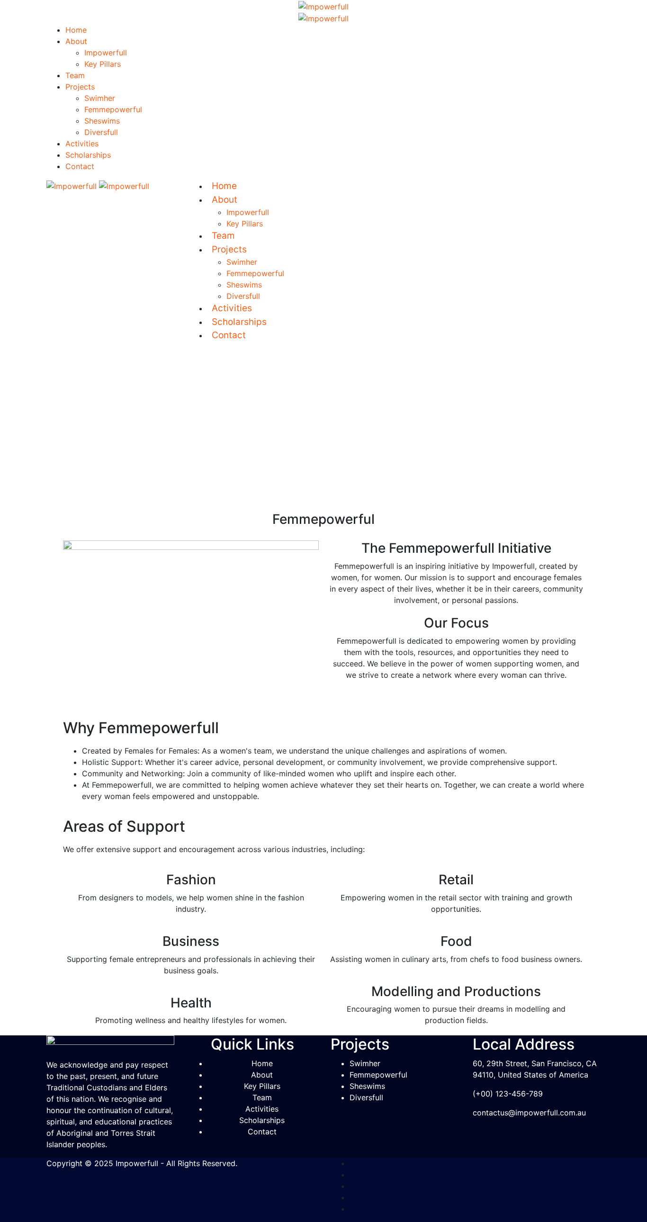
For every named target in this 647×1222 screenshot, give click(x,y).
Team (75, 75)
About (76, 41)
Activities (82, 143)
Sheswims (102, 121)
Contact (79, 166)
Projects (80, 86)
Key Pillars (102, 64)
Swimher (99, 98)
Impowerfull (105, 52)
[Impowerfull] (323, 5)
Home (76, 30)
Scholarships (88, 155)
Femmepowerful (113, 109)
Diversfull (101, 132)
